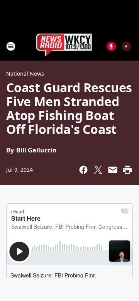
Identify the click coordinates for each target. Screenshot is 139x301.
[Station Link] (64, 46)
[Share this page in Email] (112, 169)
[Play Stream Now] (126, 46)
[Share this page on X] (98, 169)
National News (25, 73)
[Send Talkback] (111, 46)
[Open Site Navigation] (10, 46)
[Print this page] (127, 169)
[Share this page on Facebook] (83, 169)
